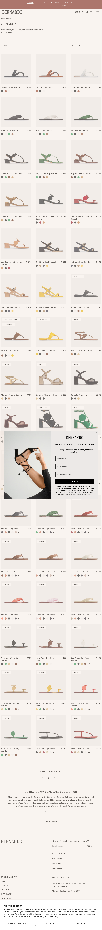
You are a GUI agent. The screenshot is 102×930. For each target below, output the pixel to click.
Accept (50, 923)
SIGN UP (74, 482)
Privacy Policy (51, 916)
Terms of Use (72, 494)
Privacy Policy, (64, 494)
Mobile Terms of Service (84, 494)
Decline (81, 923)
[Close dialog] (96, 433)
